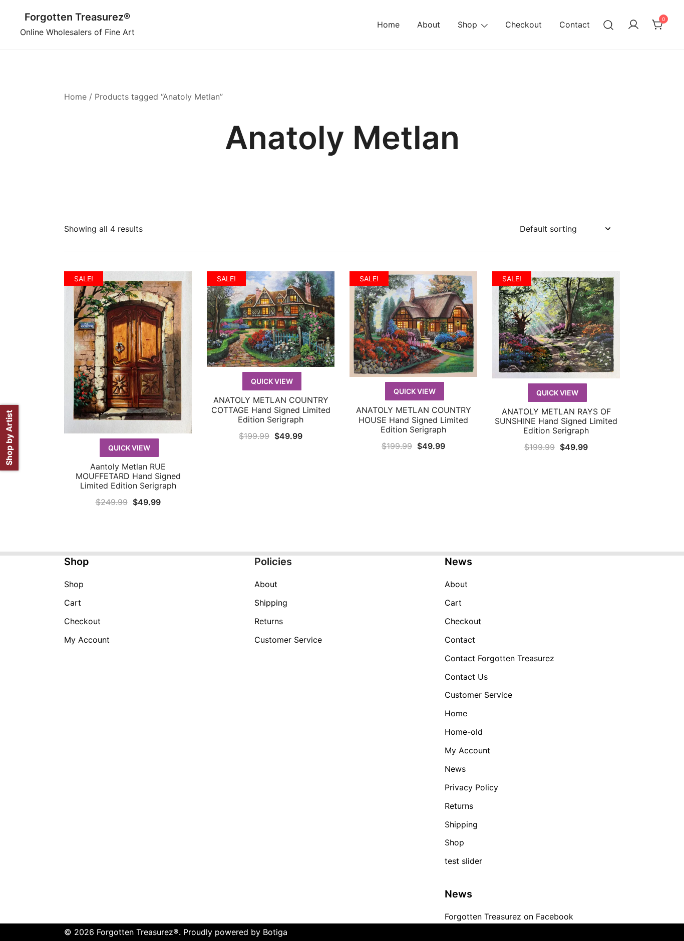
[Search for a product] (608, 25)
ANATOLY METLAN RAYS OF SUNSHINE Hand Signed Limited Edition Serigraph (556, 420)
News (455, 769)
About (428, 25)
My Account (87, 640)
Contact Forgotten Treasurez (499, 658)
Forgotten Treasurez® (77, 17)
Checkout (523, 25)
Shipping (270, 603)
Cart (72, 603)
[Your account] (633, 25)
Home (388, 25)
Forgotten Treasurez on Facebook (509, 916)
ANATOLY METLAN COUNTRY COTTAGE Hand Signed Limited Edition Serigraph (270, 409)
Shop (467, 25)
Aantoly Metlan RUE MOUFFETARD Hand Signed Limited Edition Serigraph (128, 476)
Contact (574, 25)
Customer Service (288, 640)
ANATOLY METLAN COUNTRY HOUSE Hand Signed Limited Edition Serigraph (413, 419)
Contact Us (466, 677)
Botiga (275, 932)
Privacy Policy (471, 787)
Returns (268, 621)
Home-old (464, 732)
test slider (463, 861)
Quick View (129, 447)
